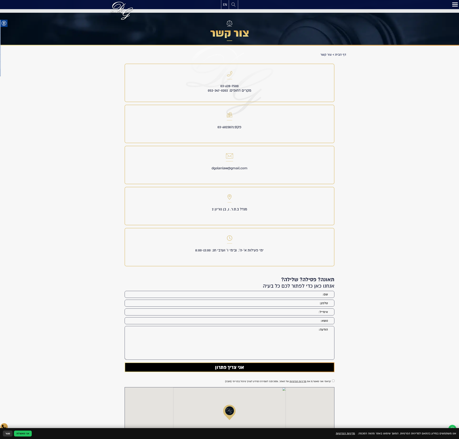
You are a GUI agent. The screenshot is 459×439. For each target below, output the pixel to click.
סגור (7, 433)
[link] (225, 4)
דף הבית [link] (340, 54)
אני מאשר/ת (22, 433)
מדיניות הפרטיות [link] (298, 381)
